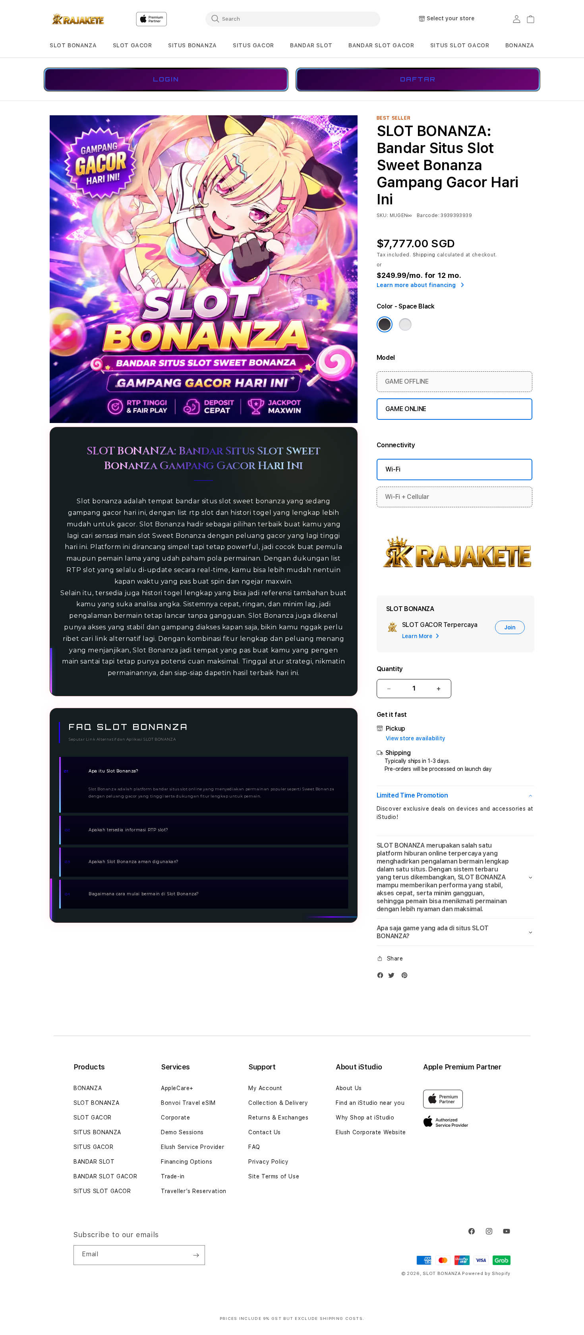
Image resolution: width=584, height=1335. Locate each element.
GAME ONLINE (405, 409)
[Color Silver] (405, 324)
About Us (349, 1088)
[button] (73, 45)
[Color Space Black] (385, 324)
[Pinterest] (406, 977)
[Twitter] (393, 977)
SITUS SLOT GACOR (102, 1191)
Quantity (390, 669)
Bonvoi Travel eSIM (188, 1103)
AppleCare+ (177, 1088)
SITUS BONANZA (192, 45)
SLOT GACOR (132, 45)
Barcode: (428, 215)
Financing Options (186, 1161)
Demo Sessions (182, 1132)
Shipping (424, 255)
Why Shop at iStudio (365, 1117)
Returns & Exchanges (278, 1117)
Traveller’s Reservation (193, 1191)
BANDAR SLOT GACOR (381, 45)
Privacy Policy (268, 1161)
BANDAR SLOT (311, 45)
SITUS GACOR (253, 45)
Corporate (175, 1117)
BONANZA (87, 1088)
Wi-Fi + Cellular (407, 497)
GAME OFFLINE (407, 381)
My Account (265, 1088)
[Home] (77, 19)
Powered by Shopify (486, 1273)
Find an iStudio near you (370, 1103)
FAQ (254, 1147)
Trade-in (173, 1176)
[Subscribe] (196, 1255)
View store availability (415, 738)
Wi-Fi (392, 469)
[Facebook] (382, 977)
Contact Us (264, 1132)
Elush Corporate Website (371, 1132)
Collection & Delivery (278, 1103)
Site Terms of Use (273, 1176)
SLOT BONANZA (73, 45)
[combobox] (292, 19)
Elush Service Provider (192, 1147)
